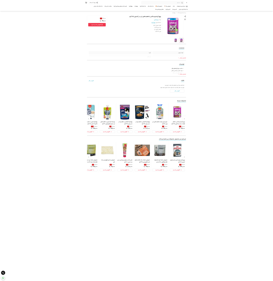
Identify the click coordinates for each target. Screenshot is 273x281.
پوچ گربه (173, 12)
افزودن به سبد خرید (96, 24)
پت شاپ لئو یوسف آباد (182, 12)
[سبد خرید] (86, 2)
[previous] (184, 119)
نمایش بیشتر (183, 58)
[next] (88, 119)
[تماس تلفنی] (3, 273)
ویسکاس (156, 19)
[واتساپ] (3, 278)
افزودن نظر (91, 80)
